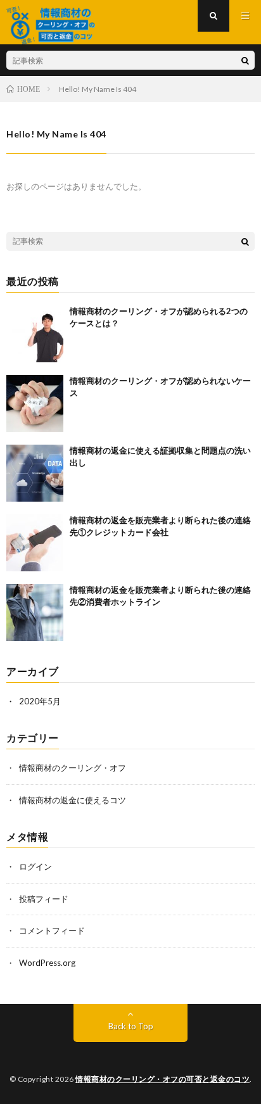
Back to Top (130, 1026)
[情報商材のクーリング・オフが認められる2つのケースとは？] (34, 333)
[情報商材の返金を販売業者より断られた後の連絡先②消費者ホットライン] (34, 612)
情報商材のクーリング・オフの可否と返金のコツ (162, 1079)
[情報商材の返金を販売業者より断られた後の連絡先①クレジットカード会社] (34, 542)
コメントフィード (52, 930)
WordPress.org (47, 963)
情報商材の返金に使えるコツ (72, 800)
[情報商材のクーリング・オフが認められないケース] (34, 403)
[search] (245, 60)
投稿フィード (43, 899)
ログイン (35, 866)
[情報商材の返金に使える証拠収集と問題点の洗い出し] (34, 473)
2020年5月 (40, 701)
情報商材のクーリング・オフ (72, 768)
